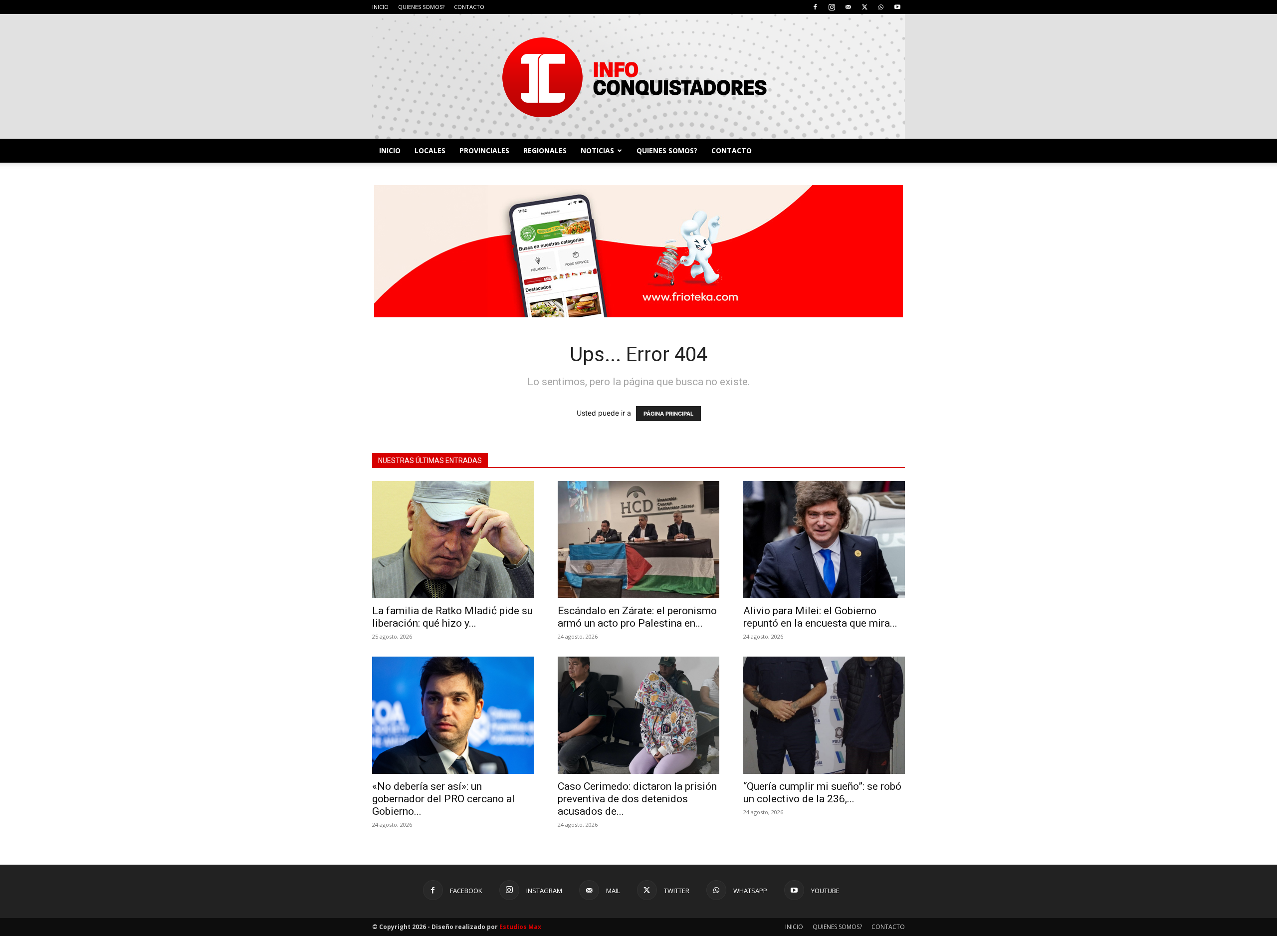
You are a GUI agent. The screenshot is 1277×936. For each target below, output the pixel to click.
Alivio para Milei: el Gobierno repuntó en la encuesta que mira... (820, 617)
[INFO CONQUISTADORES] (638, 76)
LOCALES (430, 150)
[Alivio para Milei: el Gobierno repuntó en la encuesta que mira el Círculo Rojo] (824, 539)
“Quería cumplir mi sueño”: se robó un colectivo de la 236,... (822, 792)
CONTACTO (469, 6)
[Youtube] (897, 7)
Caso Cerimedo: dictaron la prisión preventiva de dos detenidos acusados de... (637, 798)
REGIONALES (545, 150)
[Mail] (848, 7)
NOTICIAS (597, 150)
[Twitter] (864, 7)
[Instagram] (831, 7)
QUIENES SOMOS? (421, 6)
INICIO (380, 6)
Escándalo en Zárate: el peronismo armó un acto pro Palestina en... (637, 617)
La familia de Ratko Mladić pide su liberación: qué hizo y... (452, 617)
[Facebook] (815, 7)
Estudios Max (520, 927)
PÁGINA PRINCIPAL (668, 413)
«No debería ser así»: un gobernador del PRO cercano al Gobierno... (443, 798)
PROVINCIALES (484, 150)
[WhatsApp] (880, 7)
